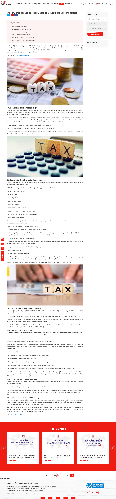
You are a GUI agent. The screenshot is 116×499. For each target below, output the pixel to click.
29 (55, 475)
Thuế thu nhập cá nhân (22, 55)
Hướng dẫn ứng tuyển (50, 4)
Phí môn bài (18, 415)
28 (50, 475)
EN (89, 4)
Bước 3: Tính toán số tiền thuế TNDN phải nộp (23, 40)
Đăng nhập (84, 4)
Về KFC (27, 4)
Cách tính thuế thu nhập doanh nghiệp (19, 32)
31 (63, 475)
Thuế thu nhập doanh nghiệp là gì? (18, 26)
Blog (61, 4)
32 (67, 475)
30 (59, 475)
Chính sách (68, 4)
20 (46, 475)
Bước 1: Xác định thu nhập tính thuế (21, 34)
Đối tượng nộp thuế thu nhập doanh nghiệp (20, 29)
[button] (4, 448)
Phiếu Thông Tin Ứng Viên (106, 4)
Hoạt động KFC (36, 4)
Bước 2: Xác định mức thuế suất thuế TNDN (23, 37)
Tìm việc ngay (94, 34)
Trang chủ (19, 4)
